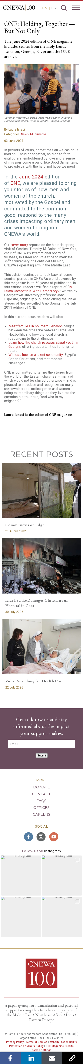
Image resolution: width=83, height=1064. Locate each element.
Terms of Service (36, 1042)
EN (44, 8)
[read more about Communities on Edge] (41, 490)
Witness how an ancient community (36, 355)
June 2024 (31, 177)
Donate (41, 787)
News (25, 134)
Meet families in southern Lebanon (36, 326)
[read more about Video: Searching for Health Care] (41, 646)
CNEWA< (19, 7)
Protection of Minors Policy (26, 1046)
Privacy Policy (15, 1042)
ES (53, 8)
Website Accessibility (63, 1042)
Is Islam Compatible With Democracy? (38, 289)
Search (64, 8)
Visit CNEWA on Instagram (41, 836)
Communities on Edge (24, 525)
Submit (41, 755)
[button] (21, 875)
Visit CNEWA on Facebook (28, 836)
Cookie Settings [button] (41, 1050)
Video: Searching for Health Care (34, 681)
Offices (41, 807)
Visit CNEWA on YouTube (54, 836)
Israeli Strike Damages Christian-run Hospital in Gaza (37, 603)
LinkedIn (31, 1058)
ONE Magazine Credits (60, 1046)
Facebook (10, 1058)
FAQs (41, 801)
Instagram (52, 851)
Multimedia (38, 134)
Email (52, 1058)
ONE (15, 183)
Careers (41, 814)
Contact (41, 794)
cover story (19, 245)
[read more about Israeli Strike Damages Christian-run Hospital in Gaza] (41, 566)
